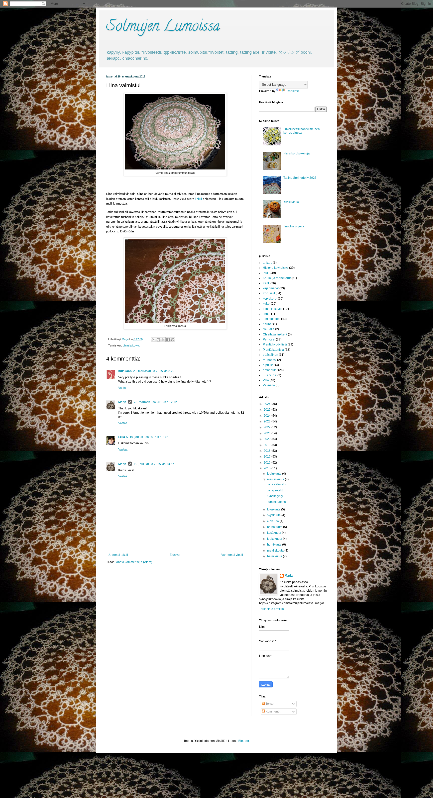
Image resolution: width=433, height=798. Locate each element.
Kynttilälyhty (275, 496)
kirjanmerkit (271, 288)
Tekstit (269, 703)
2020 (267, 439)
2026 (267, 404)
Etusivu (175, 555)
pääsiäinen (270, 355)
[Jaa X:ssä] (163, 339)
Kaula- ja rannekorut (277, 278)
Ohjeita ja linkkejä (275, 334)
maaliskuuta (275, 550)
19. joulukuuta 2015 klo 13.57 (154, 464)
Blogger (243, 741)
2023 (267, 421)
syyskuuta (274, 515)
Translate (292, 91)
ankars (267, 262)
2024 (267, 415)
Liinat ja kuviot (131, 345)
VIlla (266, 380)
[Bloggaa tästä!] (158, 339)
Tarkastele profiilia (271, 609)
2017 (267, 456)
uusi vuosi (270, 375)
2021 (267, 433)
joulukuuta (274, 473)
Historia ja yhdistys (275, 268)
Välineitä (269, 385)
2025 (267, 409)
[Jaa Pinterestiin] (172, 339)
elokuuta (273, 521)
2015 (267, 468)
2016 (267, 462)
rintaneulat (270, 370)
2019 (267, 445)
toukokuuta (275, 539)
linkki (198, 199)
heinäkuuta (275, 527)
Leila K (123, 437)
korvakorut (270, 298)
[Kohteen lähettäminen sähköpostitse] (153, 339)
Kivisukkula (291, 202)
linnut (266, 314)
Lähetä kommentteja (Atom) (133, 562)
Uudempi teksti (117, 555)
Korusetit (269, 293)
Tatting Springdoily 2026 (299, 178)
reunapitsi (269, 360)
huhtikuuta (274, 544)
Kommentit (272, 711)
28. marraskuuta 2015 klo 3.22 (153, 371)
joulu (266, 273)
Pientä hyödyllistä (275, 344)
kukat (266, 303)
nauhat (267, 324)
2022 (267, 427)
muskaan (125, 371)
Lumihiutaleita (276, 502)
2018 (267, 451)
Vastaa (123, 388)
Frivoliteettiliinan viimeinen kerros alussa (301, 130)
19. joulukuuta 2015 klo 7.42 (149, 437)
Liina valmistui (276, 484)
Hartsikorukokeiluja (296, 153)
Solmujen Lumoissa (163, 27)
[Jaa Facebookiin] (167, 339)
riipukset (268, 365)
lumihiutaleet (271, 319)
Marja (122, 402)
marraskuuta (276, 479)
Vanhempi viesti (232, 555)
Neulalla (268, 329)
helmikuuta (275, 556)
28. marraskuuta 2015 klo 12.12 (155, 402)
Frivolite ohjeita (293, 226)
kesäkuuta (274, 533)
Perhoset (269, 339)
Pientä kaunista (273, 349)
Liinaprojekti (275, 490)
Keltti (266, 283)
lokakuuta (274, 509)
